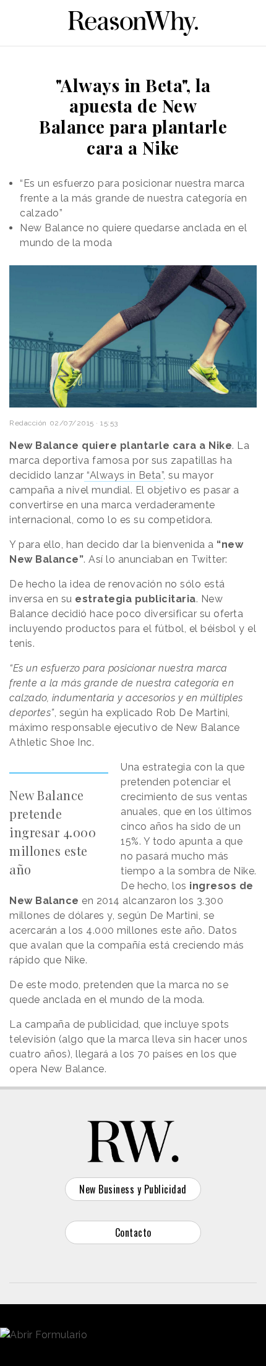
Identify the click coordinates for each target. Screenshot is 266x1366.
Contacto (133, 1232)
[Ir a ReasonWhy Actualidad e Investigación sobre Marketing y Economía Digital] (133, 21)
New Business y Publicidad (133, 1189)
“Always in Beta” (124, 475)
